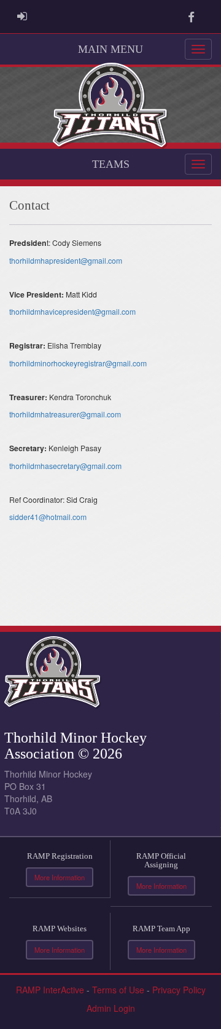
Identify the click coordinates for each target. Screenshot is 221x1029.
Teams (111, 164)
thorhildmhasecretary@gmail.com (65, 465)
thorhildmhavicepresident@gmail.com (72, 311)
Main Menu (110, 49)
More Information (59, 877)
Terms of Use (118, 990)
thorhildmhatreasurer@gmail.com (65, 414)
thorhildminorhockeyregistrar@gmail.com (78, 363)
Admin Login (111, 1008)
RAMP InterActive (50, 990)
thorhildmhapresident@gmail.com (65, 260)
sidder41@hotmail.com (48, 516)
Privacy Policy (179, 990)
